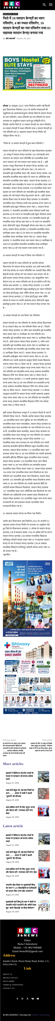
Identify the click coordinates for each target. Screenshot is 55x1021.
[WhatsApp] (35, 45)
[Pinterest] (29, 45)
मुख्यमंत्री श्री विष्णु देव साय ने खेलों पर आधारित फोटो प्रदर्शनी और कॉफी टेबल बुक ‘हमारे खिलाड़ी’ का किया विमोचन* (21, 905)
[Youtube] (38, 999)
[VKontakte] (32, 999)
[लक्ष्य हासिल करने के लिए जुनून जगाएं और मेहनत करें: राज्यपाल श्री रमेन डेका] (43, 810)
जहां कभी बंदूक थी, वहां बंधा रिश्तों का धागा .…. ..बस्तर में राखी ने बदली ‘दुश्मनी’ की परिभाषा (20, 793)
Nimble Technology (41, 1015)
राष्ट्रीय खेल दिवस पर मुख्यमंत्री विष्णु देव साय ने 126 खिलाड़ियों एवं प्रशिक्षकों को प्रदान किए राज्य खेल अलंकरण (21, 888)
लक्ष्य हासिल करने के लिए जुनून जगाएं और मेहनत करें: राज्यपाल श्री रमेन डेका (20, 810)
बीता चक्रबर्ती (10, 38)
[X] (22, 45)
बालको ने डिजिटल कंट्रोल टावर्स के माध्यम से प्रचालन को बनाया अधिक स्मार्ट (19, 776)
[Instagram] (22, 999)
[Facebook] (15, 45)
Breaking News (10, 14)
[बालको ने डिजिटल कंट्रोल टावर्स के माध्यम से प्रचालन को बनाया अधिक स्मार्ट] (43, 776)
